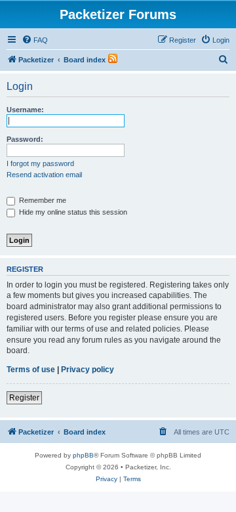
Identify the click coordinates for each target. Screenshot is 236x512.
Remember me (41, 200)
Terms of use (31, 369)
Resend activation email (44, 175)
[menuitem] (35, 40)
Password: (25, 139)
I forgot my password (40, 163)
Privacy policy (87, 369)
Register (24, 397)
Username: (25, 110)
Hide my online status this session (72, 212)
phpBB (83, 455)
